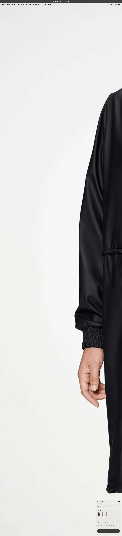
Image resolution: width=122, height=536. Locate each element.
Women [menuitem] (13, 4)
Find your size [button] (117, 519)
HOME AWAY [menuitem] (43, 4)
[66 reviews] (100, 506)
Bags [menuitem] (22, 4)
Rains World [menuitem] (50, 4)
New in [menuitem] (8, 4)
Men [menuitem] (18, 4)
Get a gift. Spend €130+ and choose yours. (61, 1)
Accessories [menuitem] (36, 4)
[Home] (3, 5)
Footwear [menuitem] (28, 4)
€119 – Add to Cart (108, 531)
